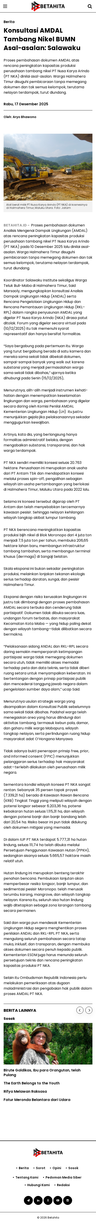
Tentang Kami (26, 1177)
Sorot (40, 1168)
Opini (56, 1168)
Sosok (73, 1168)
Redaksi (63, 1185)
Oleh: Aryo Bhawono (20, 117)
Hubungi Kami (38, 1185)
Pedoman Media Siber (63, 1177)
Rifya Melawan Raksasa (25, 1091)
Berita (24, 1168)
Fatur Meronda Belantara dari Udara (37, 1099)
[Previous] (79, 1010)
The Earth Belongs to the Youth (32, 1083)
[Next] (88, 1010)
